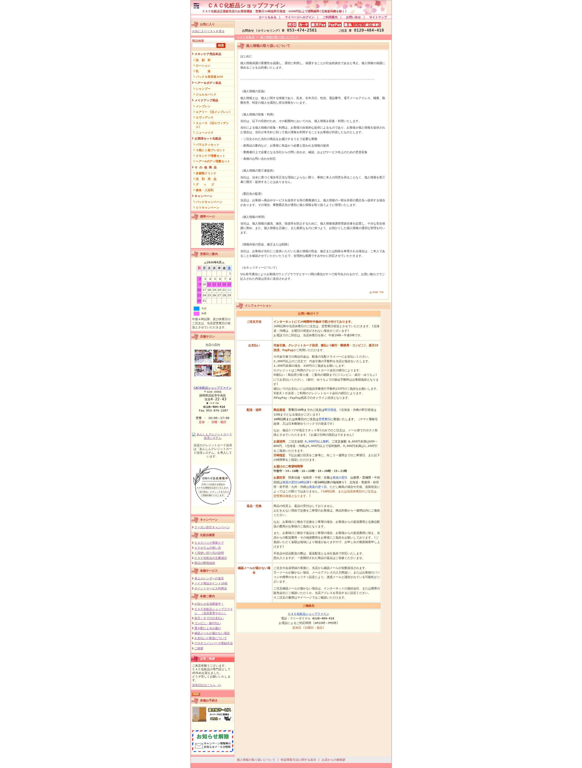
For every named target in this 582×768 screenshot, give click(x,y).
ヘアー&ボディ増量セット (213, 161)
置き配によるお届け (207, 628)
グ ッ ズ (205, 184)
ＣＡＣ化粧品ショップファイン (244, 5)
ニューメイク (204, 132)
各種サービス (209, 570)
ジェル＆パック (206, 94)
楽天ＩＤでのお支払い (209, 618)
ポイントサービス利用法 (210, 588)
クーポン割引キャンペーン (212, 527)
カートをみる (267, 17)
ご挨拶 (198, 648)
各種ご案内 (207, 596)
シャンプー (203, 88)
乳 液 (203, 71)
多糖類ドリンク (206, 173)
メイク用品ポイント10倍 (211, 583)
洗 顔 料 (203, 60)
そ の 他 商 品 (206, 167)
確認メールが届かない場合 (212, 633)
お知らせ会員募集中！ (209, 604)
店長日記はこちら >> (206, 685)
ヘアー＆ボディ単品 (208, 83)
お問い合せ (353, 17)
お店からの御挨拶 (333, 759)
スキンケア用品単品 (208, 54)
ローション (203, 65)
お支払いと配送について (210, 638)
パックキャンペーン (209, 202)
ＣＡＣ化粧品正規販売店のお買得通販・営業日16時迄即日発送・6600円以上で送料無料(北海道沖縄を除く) (274, 11)
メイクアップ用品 (206, 100)
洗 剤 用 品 (206, 179)
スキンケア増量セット (210, 155)
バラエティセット (207, 144)
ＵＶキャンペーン (207, 207)
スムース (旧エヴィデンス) (212, 125)
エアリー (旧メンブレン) (213, 112)
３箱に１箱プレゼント (210, 150)
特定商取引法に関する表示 (298, 759)
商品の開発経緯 (204, 563)
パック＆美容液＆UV (209, 76)
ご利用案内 (330, 17)
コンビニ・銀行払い (207, 623)
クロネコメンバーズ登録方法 (213, 643)
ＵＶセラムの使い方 (207, 547)
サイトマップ (378, 17)
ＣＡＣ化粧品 (246, 37)
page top (378, 292)
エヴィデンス (204, 117)
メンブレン (203, 106)
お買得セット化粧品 (208, 138)
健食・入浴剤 (204, 190)
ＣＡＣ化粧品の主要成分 (210, 558)
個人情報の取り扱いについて (279, 37)
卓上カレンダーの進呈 (209, 578)
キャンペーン (203, 196)
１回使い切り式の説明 (209, 553)
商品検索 (198, 40)
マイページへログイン (299, 17)
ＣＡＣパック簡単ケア (209, 542)
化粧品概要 (207, 535)
